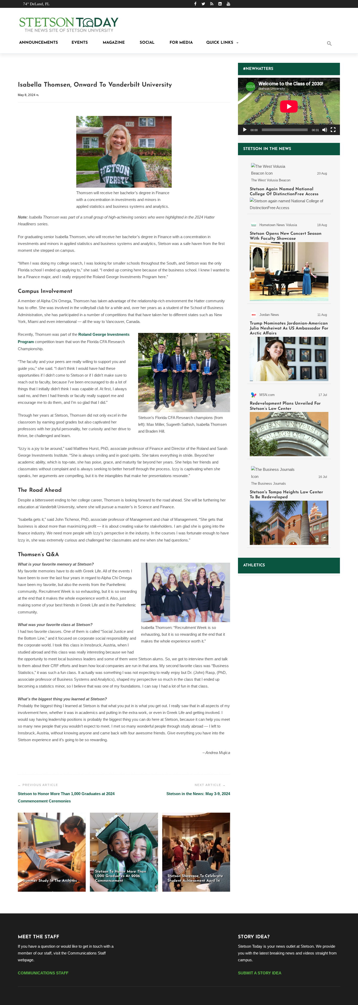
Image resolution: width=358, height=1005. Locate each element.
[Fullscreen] (333, 129)
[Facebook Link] (195, 4)
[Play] (244, 129)
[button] (336, 44)
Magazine (113, 43)
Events (80, 43)
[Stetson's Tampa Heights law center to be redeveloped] (289, 504)
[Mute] (324, 129)
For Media (180, 43)
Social (146, 43)
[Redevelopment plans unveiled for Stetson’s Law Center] (289, 422)
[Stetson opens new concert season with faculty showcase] (289, 260)
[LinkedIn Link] (220, 4)
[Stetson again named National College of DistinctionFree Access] (289, 186)
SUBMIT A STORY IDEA (259, 973)
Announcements (38, 43)
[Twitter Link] (203, 4)
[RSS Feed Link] (211, 4)
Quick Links (219, 43)
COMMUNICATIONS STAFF (43, 973)
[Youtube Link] (228, 4)
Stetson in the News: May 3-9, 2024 (198, 793)
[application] (289, 106)
